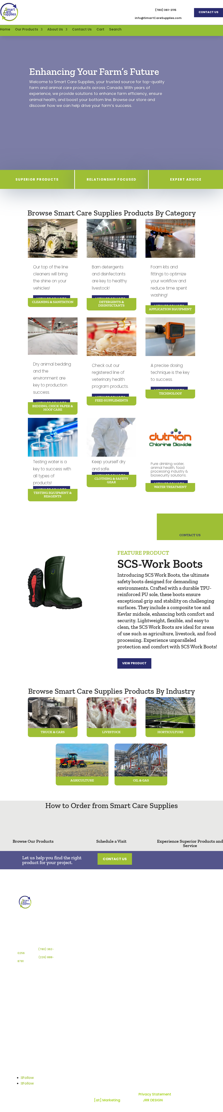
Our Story (186, 907)
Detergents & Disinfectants (124, 918)
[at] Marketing (107, 1100)
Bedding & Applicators (123, 937)
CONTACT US (190, 535)
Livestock (154, 918)
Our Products (26, 30)
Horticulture (156, 925)
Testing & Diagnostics (123, 960)
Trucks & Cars (158, 912)
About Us (55, 30)
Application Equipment (123, 928)
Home (5, 30)
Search (115, 30)
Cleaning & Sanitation (123, 909)
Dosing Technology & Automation (125, 949)
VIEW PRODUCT (134, 663)
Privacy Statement (155, 1094)
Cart (100, 30)
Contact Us (208, 12)
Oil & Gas (154, 938)
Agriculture (155, 931)
